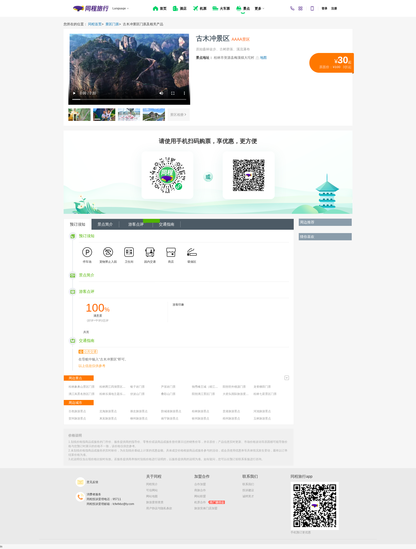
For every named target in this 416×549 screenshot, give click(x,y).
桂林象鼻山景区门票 (82, 386)
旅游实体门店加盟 (205, 508)
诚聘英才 (248, 496)
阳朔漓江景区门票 (203, 394)
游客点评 (136, 224)
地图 (263, 57)
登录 (324, 8)
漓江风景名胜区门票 (82, 394)
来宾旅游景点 (108, 418)
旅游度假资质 (154, 502)
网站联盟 (200, 496)
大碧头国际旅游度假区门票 (240, 394)
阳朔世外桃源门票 (234, 386)
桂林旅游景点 (200, 411)
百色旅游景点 (77, 411)
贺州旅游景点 (77, 418)
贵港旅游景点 (231, 411)
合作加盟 (200, 484)
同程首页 (95, 24)
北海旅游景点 (108, 411)
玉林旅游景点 (262, 418)
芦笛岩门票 (168, 386)
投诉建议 (248, 490)
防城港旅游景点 (171, 411)
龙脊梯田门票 (262, 386)
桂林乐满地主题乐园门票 (115, 394)
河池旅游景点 (262, 411)
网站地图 (152, 496)
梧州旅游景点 (231, 418)
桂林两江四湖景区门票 (113, 386)
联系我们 (248, 484)
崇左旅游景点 (139, 411)
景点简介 (105, 224)
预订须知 (77, 224)
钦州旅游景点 (200, 418)
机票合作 (209, 502)
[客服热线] (292, 8)
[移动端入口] (312, 8)
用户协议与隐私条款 (159, 508)
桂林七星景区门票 (265, 394)
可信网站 (152, 490)
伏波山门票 (137, 394)
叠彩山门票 (168, 394)
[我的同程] (300, 8)
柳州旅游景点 (139, 418)
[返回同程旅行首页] (91, 8)
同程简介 (152, 484)
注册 (334, 8)
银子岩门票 (137, 386)
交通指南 (166, 224)
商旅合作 (200, 490)
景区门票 (112, 24)
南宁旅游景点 (169, 418)
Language (119, 8)
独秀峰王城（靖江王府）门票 (210, 386)
